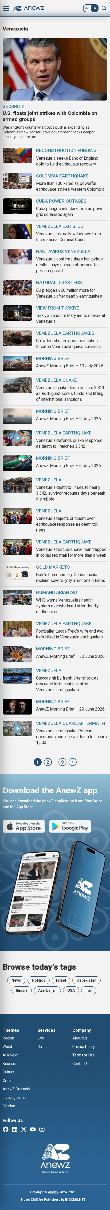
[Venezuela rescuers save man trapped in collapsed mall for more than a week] (17, 547)
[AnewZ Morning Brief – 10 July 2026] (17, 363)
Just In (43, 1046)
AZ (87, 8)
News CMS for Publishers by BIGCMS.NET (53, 1200)
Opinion (9, 1106)
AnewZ (53, 1192)
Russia (22, 990)
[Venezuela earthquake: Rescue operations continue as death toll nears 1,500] (17, 728)
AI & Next (10, 1055)
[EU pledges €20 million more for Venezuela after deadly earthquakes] (17, 287)
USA (71, 990)
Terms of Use (83, 1055)
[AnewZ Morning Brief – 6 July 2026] (17, 463)
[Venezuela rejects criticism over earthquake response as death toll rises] (17, 516)
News (16, 980)
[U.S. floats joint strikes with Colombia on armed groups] (55, 69)
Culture (9, 1072)
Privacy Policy (83, 1046)
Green (8, 1080)
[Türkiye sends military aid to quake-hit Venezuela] (17, 313)
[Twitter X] (24, 1129)
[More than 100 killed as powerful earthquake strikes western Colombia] (17, 181)
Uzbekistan (86, 980)
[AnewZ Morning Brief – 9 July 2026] (17, 416)
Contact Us (81, 1063)
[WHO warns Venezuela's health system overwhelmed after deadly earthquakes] (17, 597)
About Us (80, 1038)
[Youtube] (33, 1129)
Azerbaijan (47, 990)
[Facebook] (6, 1129)
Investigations (14, 1097)
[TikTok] (51, 1129)
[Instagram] (42, 1129)
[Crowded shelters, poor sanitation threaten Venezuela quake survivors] (17, 338)
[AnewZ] (73, 762)
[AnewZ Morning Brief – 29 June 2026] (17, 707)
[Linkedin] (15, 1129)
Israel (61, 980)
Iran (88, 990)
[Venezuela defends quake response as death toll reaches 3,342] (17, 438)
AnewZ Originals (16, 1089)
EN (94, 8)
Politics (38, 980)
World (7, 1046)
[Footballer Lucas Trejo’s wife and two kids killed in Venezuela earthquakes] (17, 629)
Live (41, 1038)
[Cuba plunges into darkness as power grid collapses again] (17, 206)
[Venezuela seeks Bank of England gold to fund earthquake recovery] (17, 155)
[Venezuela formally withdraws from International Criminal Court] (17, 231)
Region (8, 1038)
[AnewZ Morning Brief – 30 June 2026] (17, 654)
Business (10, 1063)
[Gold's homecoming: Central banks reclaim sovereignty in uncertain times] (17, 572)
